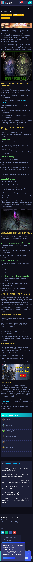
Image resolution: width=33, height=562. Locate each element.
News (2, 528)
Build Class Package (10, 436)
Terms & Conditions (16, 519)
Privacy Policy (14, 522)
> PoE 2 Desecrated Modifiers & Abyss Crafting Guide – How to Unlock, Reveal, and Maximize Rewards (15, 500)
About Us (3, 524)
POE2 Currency (9, 420)
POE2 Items (8, 425)
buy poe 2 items (6, 18)
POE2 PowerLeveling (10, 442)
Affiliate (3, 522)
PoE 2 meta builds (18, 14)
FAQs (2, 526)
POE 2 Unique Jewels (11, 431)
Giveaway (8, 453)
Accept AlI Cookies (9, 558)
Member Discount (5, 519)
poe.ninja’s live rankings (8, 401)
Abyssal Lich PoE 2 (6, 14)
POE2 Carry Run (9, 447)
